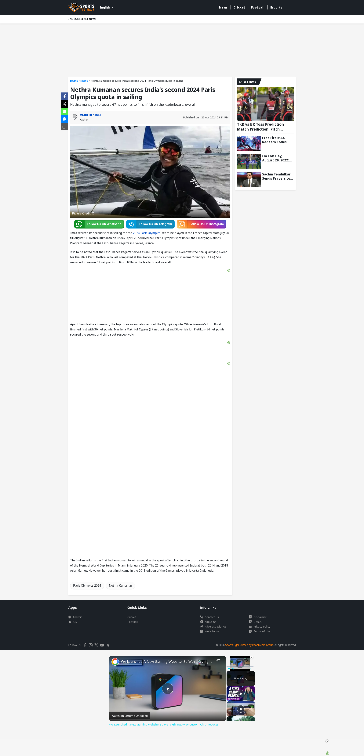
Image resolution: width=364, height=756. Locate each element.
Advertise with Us (215, 626)
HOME (74, 80)
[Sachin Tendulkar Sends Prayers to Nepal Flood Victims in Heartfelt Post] (249, 179)
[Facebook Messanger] (64, 119)
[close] (327, 741)
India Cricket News (82, 19)
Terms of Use (261, 631)
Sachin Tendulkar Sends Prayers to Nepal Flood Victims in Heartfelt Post (276, 176)
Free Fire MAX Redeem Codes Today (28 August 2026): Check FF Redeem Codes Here (276, 140)
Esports (276, 7)
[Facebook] (64, 96)
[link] (115, 662)
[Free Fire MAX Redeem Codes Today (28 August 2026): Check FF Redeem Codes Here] (249, 143)
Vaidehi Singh (91, 115)
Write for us (212, 631)
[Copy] (64, 126)
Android (77, 617)
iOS (75, 622)
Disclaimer (259, 617)
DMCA (257, 622)
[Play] (241, 693)
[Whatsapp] (64, 111)
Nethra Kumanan (120, 585)
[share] (218, 659)
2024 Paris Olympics (146, 233)
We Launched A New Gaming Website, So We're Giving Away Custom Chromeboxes (167, 661)
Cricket (239, 7)
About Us (210, 622)
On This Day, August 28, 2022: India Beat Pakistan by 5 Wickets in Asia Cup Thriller (275, 158)
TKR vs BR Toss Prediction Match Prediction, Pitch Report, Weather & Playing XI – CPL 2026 (265, 127)
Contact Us (212, 617)
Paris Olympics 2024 (87, 585)
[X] (64, 103)
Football (257, 7)
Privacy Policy (261, 626)
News (223, 7)
